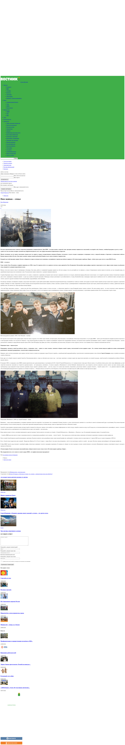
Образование (9, 96)
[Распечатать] (21, 464)
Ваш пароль (17, 177)
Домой (2, 192)
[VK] (32, 464)
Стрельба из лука (6, 578)
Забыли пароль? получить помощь (9, 181)
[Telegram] (26, 464)
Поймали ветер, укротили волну (17, 472)
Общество (5, 85)
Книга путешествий (11, 153)
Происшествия (6, 109)
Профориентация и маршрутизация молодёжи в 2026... (17, 641)
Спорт (4, 117)
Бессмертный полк (7, 119)
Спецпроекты (6, 121)
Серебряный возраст (11, 151)
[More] (37, 464)
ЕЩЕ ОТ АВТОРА (23, 477)
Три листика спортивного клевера (11, 531)
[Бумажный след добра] (4, 672)
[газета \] (62, 694)
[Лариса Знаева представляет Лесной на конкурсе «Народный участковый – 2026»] (4, 661)
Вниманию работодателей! (8, 652)
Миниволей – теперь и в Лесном (10, 624)
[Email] (16, 464)
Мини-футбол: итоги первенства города (12, 613)
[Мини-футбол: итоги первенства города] (4, 609)
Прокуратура (9, 107)
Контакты (5, 168)
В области (8, 87)
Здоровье (8, 90)
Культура (8, 92)
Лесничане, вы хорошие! (12, 140)
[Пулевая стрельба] (4, 586)
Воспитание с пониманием (12, 138)
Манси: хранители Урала (8, 495)
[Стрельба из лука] (4, 575)
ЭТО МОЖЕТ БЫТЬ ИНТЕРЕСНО (10, 477)
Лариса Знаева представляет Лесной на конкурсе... (16, 664)
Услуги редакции (7, 161)
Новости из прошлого (11, 125)
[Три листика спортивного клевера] (8, 525)
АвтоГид (8, 130)
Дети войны (9, 147)
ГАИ (7, 113)
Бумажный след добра (7, 676)
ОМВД (7, 111)
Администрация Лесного (12, 102)
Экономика (9, 94)
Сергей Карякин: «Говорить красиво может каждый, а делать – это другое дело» (24, 513)
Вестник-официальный (8, 167)
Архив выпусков (7, 165)
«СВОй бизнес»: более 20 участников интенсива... (15, 687)
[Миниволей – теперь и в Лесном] (4, 621)
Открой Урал (9, 129)
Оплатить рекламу (7, 163)
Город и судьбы (10, 155)
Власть (4, 100)
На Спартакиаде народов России (10, 601)
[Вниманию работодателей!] (4, 649)
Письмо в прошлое (10, 142)
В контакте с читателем (12, 136)
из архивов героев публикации (10, 455)
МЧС (7, 115)
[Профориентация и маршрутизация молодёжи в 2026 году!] (4, 638)
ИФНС (8, 106)
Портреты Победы (10, 146)
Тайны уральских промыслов (13, 123)
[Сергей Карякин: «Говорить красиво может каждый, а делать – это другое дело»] (8, 508)
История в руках (10, 127)
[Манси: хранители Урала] (8, 490)
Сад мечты (9, 149)
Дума (7, 104)
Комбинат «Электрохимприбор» (14, 98)
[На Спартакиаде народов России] (4, 598)
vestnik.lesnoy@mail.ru (12, 704)
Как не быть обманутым (12, 134)
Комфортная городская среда (13, 132)
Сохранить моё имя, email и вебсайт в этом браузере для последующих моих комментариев (16, 561)
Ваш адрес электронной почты (21, 187)
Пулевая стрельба (6, 589)
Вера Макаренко (4, 202)
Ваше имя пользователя (19, 175)
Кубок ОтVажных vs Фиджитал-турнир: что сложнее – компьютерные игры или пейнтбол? (30, 474)
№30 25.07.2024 (7, 459)
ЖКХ (7, 88)
